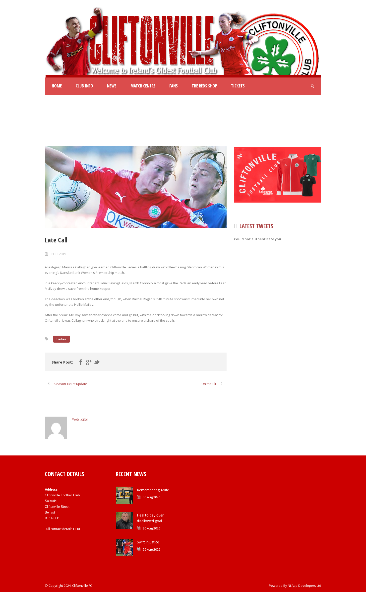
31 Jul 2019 (58, 254)
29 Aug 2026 (151, 549)
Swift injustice (148, 542)
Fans (173, 86)
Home (57, 86)
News (112, 86)
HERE (77, 528)
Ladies (61, 339)
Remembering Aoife (153, 490)
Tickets (238, 86)
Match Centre (142, 86)
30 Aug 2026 (151, 497)
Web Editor (80, 419)
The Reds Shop (204, 86)
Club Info (84, 86)
